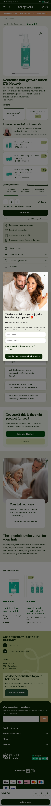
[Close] (45, 275)
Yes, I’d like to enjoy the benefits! (24, 356)
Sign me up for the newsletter (20, 346)
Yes (10, 349)
